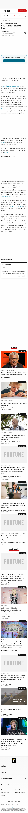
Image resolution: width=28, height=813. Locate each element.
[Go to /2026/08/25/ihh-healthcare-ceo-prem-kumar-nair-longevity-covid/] (14, 359)
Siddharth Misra (7, 684)
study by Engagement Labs (11, 86)
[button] (8, 32)
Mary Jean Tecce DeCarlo (10, 408)
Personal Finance (7, 707)
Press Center (18, 789)
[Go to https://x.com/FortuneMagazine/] (9, 801)
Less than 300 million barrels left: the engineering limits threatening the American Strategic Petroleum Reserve (13, 678)
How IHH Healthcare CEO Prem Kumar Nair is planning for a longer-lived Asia (13, 373)
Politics (4, 533)
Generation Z (5, 109)
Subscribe (22, 10)
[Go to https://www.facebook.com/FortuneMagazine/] (5, 801)
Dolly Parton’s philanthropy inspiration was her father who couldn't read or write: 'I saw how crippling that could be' (12, 611)
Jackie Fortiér (6, 441)
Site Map (3, 795)
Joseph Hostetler (7, 714)
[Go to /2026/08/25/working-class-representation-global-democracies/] (14, 454)
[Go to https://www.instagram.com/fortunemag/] (15, 801)
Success (4, 400)
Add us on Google (14, 60)
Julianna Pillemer (7, 510)
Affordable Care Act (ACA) (17, 533)
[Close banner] (24, 57)
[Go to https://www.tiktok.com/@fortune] (19, 801)
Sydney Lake (6, 583)
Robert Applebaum (8, 542)
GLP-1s (10, 432)
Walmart (7, 152)
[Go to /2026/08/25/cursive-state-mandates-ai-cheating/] (14, 390)
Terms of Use (9, 805)
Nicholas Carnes (14, 476)
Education (12, 400)
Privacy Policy (15, 805)
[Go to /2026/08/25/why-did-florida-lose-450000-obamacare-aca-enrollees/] (14, 522)
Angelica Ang (6, 377)
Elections (12, 465)
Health (3, 432)
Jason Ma (5, 650)
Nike (17, 150)
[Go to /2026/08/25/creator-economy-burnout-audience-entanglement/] (14, 490)
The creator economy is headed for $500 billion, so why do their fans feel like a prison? (13, 505)
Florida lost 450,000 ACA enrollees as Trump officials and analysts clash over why (14, 537)
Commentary (5, 673)
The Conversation (6, 409)
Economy (4, 639)
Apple (3, 142)
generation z (6, 20)
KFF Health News (17, 441)
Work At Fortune (5, 792)
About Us (3, 789)
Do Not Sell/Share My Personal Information (12, 807)
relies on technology (16, 206)
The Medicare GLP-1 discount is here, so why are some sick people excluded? (13, 437)
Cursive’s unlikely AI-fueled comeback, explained (14, 404)
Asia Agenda (10, 370)
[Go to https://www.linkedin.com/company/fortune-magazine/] (12, 801)
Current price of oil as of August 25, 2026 (12, 710)
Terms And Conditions (20, 792)
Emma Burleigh (7, 748)
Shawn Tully (13, 650)
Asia (2, 370)
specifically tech (6, 196)
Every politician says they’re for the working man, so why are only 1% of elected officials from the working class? (13, 470)
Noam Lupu (6, 476)
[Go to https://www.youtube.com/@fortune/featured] (22, 801)
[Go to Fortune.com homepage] (7, 11)
